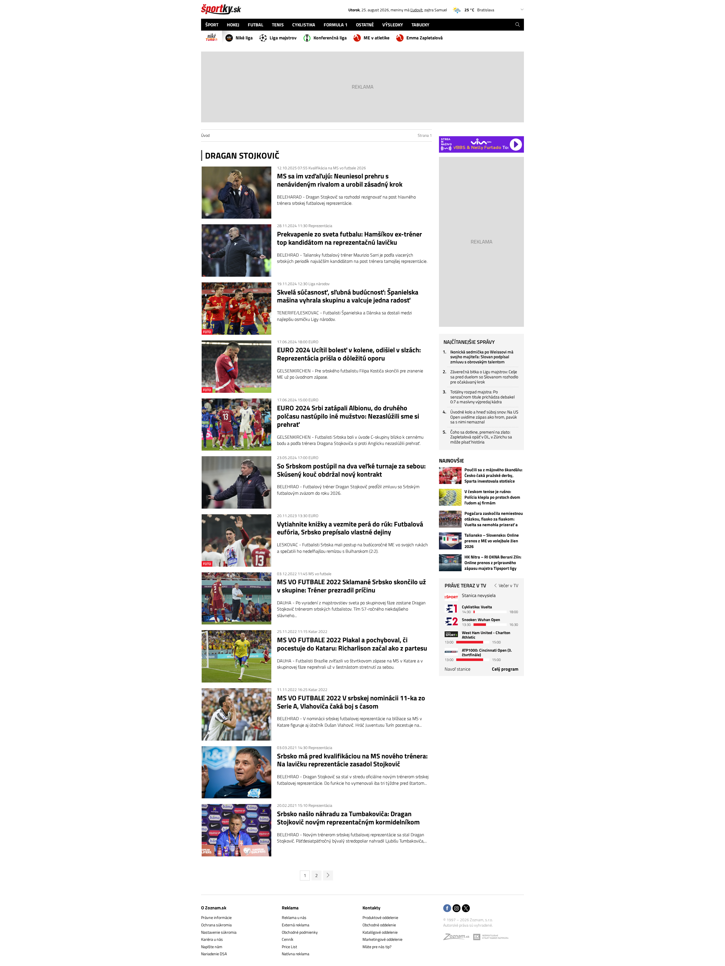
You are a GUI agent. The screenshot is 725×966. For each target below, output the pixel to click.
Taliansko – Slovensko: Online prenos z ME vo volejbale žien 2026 (491, 540)
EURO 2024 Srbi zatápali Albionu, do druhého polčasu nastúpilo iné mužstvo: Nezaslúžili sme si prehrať (348, 416)
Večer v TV (508, 585)
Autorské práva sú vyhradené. (468, 925)
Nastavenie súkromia (218, 932)
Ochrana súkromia (216, 925)
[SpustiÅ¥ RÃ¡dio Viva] (481, 141)
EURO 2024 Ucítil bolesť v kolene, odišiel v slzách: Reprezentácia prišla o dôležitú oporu (349, 354)
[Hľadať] (517, 25)
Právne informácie (216, 917)
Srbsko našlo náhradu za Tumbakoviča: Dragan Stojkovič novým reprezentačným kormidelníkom (348, 818)
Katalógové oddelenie (380, 932)
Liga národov (319, 284)
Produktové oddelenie (380, 917)
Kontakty (371, 907)
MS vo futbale (319, 574)
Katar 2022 (317, 631)
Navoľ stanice (457, 669)
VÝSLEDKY (392, 24)
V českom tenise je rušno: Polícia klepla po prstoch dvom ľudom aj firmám (492, 497)
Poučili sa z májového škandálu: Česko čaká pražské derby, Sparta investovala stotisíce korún (493, 475)
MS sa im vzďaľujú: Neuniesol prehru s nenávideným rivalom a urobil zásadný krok (339, 180)
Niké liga (244, 37)
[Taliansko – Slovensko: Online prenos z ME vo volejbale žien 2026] (450, 540)
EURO (313, 342)
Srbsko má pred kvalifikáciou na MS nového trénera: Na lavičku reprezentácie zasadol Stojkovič (352, 760)
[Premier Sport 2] (451, 652)
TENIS (278, 24)
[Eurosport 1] (451, 608)
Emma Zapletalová (424, 37)
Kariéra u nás (212, 939)
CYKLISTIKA (303, 24)
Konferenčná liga (330, 37)
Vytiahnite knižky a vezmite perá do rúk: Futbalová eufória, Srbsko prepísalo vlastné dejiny (350, 528)
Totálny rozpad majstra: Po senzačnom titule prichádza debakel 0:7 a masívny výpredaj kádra (482, 397)
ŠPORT (211, 24)
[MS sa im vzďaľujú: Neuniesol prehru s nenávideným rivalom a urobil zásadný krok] (236, 193)
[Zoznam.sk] (458, 938)
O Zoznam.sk (213, 907)
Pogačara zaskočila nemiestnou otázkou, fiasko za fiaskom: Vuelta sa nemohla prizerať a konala (493, 519)
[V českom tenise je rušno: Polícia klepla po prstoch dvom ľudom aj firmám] (450, 497)
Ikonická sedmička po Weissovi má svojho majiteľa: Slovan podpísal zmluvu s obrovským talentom (481, 357)
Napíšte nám (211, 947)
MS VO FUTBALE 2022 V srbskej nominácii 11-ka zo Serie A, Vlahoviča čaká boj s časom (351, 702)
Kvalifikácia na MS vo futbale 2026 (337, 168)
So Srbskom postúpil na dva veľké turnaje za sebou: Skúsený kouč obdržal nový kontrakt (351, 470)
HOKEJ (233, 24)
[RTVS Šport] (451, 597)
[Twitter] (466, 909)
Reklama (290, 907)
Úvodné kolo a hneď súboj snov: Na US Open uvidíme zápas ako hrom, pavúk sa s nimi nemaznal (484, 417)
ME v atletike (376, 37)
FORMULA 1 (335, 24)
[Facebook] (447, 909)
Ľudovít (416, 10)
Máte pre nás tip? (376, 947)
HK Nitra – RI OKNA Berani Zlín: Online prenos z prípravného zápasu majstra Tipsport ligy (492, 562)
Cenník (287, 939)
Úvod (205, 135)
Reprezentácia (320, 226)
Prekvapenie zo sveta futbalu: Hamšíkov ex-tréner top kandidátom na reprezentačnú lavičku (349, 238)
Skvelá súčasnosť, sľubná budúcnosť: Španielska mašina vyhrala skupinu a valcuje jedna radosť (347, 296)
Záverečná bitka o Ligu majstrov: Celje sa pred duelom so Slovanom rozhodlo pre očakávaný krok (484, 376)
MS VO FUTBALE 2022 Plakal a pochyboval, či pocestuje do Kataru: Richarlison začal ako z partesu (352, 644)
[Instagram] (456, 909)
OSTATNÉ (365, 24)
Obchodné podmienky (300, 932)
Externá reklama (295, 925)
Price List (289, 947)
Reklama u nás (294, 917)
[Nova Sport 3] (451, 634)
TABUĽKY (420, 24)
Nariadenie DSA (214, 954)
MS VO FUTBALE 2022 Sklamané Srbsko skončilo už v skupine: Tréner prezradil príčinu (351, 586)
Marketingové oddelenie (382, 939)
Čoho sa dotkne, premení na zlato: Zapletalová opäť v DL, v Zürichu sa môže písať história (481, 437)
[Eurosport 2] (451, 621)
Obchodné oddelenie (379, 925)
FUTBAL (255, 24)
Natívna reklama (295, 954)
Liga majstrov (283, 37)
